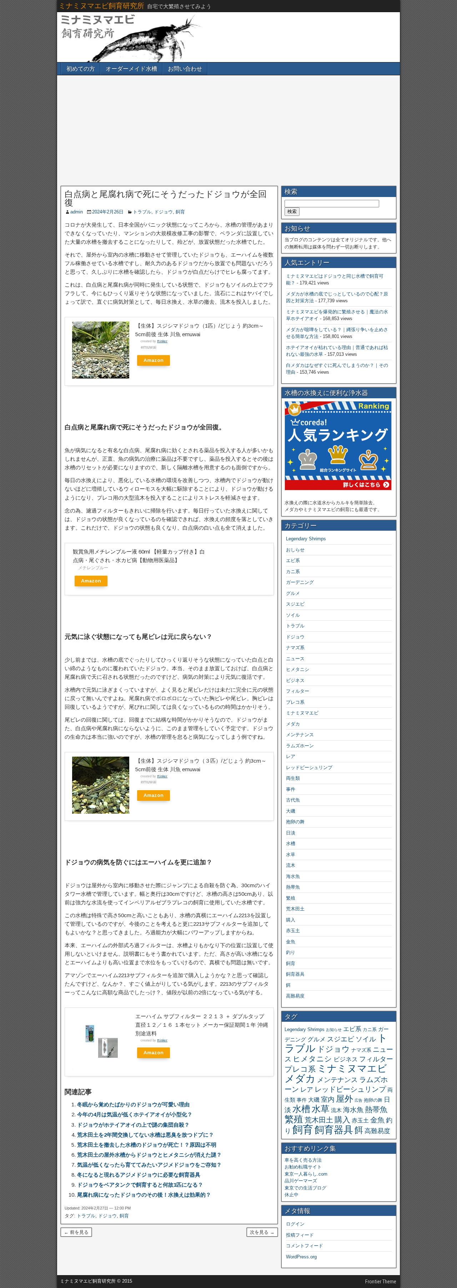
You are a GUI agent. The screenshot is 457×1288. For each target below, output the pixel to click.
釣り (290, 952)
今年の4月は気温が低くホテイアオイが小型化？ (134, 1114)
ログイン (295, 1224)
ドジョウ (163, 211)
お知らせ (334, 1029)
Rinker (162, 341)
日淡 (290, 832)
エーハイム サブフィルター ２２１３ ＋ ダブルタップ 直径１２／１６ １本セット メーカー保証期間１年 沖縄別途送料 (201, 1024)
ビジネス (295, 680)
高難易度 (295, 996)
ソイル (293, 615)
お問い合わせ (185, 68)
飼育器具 (295, 974)
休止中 (291, 1194)
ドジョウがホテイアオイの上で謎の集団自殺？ (133, 1125)
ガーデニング (300, 582)
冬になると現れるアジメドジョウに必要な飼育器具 (138, 1175)
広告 (358, 1100)
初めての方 (80, 68)
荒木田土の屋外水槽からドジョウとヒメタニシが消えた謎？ (149, 1155)
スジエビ (295, 604)
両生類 (293, 778)
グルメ (293, 593)
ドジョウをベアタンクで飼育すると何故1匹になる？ (140, 1185)
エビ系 (293, 560)
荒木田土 (295, 908)
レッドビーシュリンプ (309, 767)
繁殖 (290, 898)
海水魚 (293, 876)
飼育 (180, 211)
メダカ (293, 724)
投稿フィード (300, 1235)
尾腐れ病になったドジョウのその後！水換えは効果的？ (144, 1195)
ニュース (295, 658)
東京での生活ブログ (305, 1188)
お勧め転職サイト (303, 1167)
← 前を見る (76, 1232)
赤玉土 (293, 930)
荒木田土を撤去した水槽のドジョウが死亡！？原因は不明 (146, 1145)
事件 (290, 789)
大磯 (290, 811)
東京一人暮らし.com (306, 1174)
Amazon (154, 360)
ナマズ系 (295, 647)
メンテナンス (300, 734)
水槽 (290, 843)
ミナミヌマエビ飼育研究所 (101, 5)
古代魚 (293, 800)
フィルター (297, 691)
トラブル (142, 211)
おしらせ (295, 549)
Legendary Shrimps (306, 538)
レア (290, 756)
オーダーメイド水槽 (131, 68)
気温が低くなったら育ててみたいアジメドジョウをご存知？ (149, 1165)
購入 (290, 920)
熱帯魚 (293, 887)
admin (76, 211)
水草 (290, 854)
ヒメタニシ (297, 669)
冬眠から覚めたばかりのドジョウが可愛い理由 (133, 1104)
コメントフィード (304, 1245)
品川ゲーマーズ (301, 1180)
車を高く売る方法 (303, 1160)
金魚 (290, 941)
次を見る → (262, 1232)
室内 (328, 1099)
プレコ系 (295, 702)
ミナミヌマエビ (302, 713)
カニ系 (293, 571)
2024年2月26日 (108, 211)
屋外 (344, 1098)
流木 (290, 865)
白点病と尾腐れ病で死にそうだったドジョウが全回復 (166, 198)
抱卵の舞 (295, 821)
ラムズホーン (300, 745)
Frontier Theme (380, 1281)
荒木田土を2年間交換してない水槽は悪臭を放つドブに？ (145, 1135)
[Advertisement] (228, 131)
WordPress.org (301, 1256)
